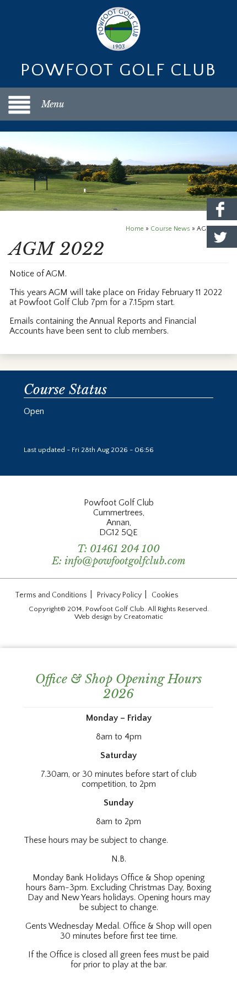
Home (135, 228)
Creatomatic (143, 616)
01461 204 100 (125, 549)
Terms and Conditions (51, 595)
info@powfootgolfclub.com (125, 561)
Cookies (165, 595)
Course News (170, 228)
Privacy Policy (119, 595)
